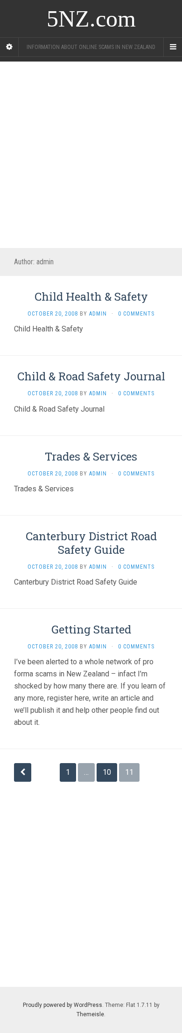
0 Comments (136, 313)
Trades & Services (91, 456)
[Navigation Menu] (172, 47)
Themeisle (90, 1014)
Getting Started (91, 629)
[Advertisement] (91, 152)
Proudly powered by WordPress (62, 1005)
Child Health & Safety (91, 296)
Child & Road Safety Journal (91, 376)
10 (107, 772)
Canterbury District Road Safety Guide (91, 543)
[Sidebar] (9, 47)
